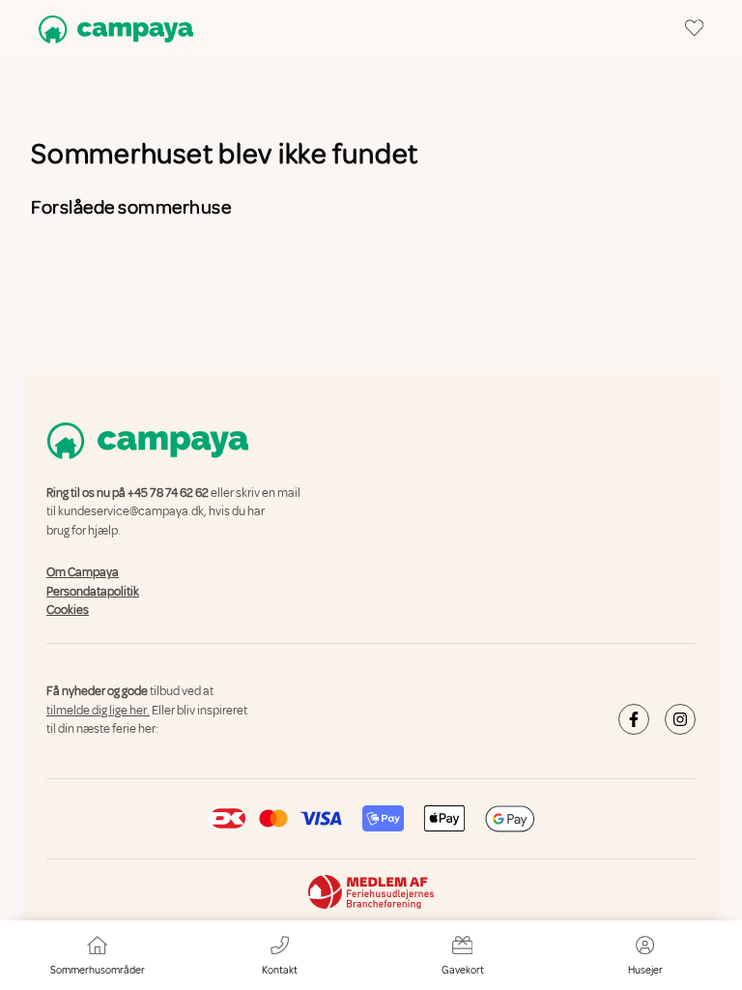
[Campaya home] (112, 29)
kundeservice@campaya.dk (131, 512)
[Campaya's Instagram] (680, 719)
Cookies (67, 610)
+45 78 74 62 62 (168, 493)
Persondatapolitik (92, 591)
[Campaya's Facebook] (633, 719)
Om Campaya (82, 572)
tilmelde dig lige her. (98, 710)
